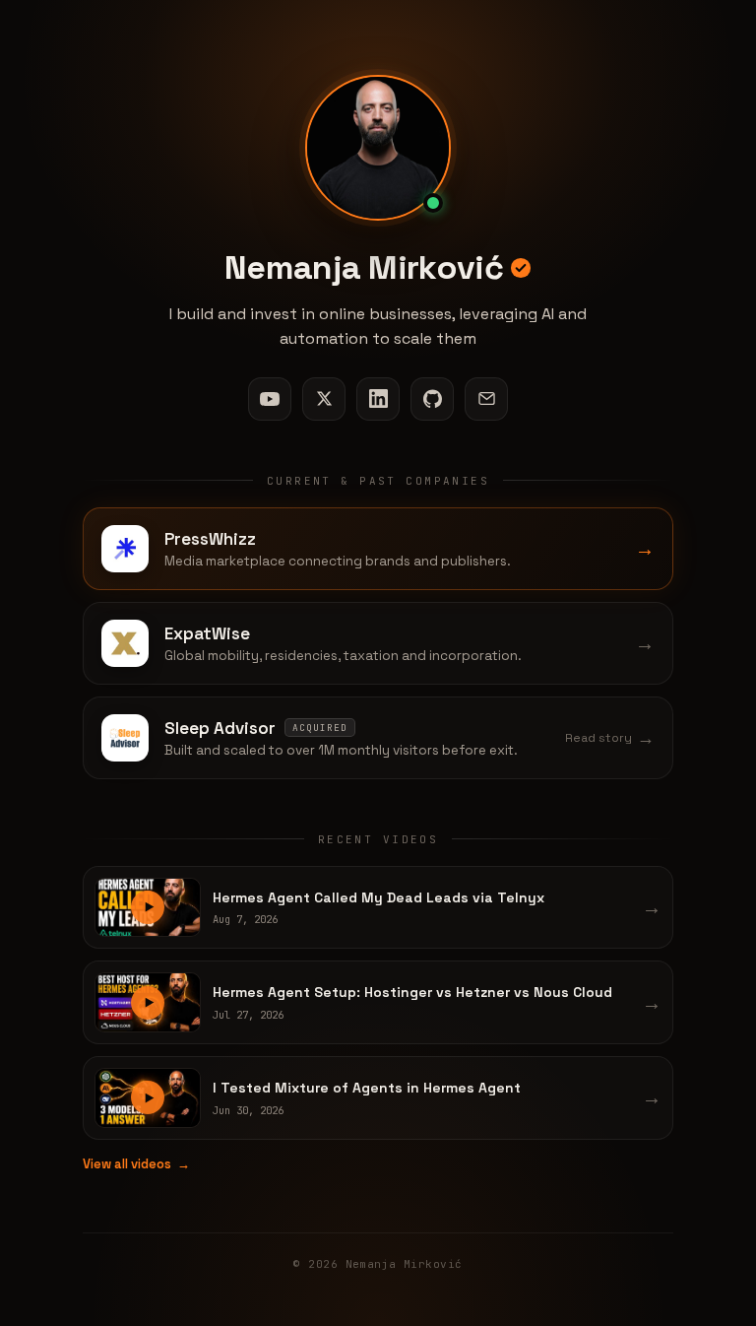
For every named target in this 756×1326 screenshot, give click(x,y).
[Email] (486, 399)
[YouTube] (269, 399)
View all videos (136, 1164)
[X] (324, 399)
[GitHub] (432, 399)
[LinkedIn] (378, 399)
